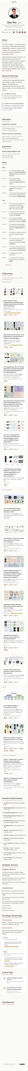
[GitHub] (17, 32)
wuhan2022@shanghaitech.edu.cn (14, 29)
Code (11, 315)
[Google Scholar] (14, 32)
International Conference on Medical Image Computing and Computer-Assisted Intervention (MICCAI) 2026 (13, 874)
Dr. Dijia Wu (8, 71)
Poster (6, 650)
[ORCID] (20, 32)
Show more (8, 265)
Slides (7, 750)
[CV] (25, 32)
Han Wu (14, 2)
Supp (22, 748)
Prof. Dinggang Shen (12, 130)
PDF (6, 315)
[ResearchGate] (22, 32)
